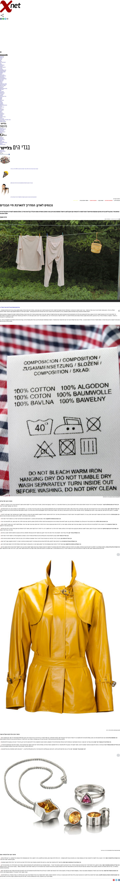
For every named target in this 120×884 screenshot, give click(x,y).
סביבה (1, 82)
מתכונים (1, 112)
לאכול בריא (2, 118)
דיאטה (1, 117)
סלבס (1, 140)
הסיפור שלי (2, 100)
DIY (0, 90)
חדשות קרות (34, 197)
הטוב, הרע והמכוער (3, 83)
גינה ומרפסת (2, 92)
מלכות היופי (2, 141)
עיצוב (1, 73)
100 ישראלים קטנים (3, 105)
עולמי (1, 99)
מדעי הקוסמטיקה (3, 70)
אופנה (1, 68)
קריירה (1, 58)
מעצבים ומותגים (3, 71)
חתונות (1, 110)
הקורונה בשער (35, 168)
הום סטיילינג (2, 74)
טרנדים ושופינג (2, 72)
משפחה (1, 103)
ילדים (1, 61)
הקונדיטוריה (2, 113)
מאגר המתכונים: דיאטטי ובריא (5, 119)
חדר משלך (2, 57)
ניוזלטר (1, 132)
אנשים (1, 97)
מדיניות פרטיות (2, 151)
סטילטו (1, 66)
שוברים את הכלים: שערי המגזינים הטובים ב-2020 (24, 168)
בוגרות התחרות (2, 144)
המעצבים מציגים (3, 75)
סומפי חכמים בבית (3, 78)
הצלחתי (1, 102)
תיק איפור (1, 138)
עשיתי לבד (2, 91)
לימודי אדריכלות (3, 85)
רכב (0, 63)
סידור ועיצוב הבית (3, 96)
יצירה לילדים (2, 93)
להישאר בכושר (2, 131)
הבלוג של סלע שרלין (3, 142)
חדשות (1, 81)
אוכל (1, 111)
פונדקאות (1, 104)
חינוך (1, 108)
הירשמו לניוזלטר (3, 67)
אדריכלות (1, 80)
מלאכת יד (1, 94)
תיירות (1, 64)
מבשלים (1, 114)
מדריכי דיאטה (2, 120)
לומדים (1, 115)
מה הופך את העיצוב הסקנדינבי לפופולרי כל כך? (24, 197)
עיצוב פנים (2, 79)
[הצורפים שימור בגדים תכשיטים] (60, 801)
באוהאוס (1, 87)
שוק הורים (1, 109)
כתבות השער (2, 139)
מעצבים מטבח (2, 77)
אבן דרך (31, 182)
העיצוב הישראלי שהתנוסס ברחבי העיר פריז (22, 182)
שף (0, 60)
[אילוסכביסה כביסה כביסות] (60, 410)
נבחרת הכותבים (3, 116)
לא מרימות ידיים (3, 62)
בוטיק (1, 136)
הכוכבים (1, 69)
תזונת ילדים (2, 107)
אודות (1, 152)
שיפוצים (1, 95)
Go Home (2, 137)
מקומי (1, 98)
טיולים (1, 106)
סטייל (1, 59)
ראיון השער (2, 56)
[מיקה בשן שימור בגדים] (60, 640)
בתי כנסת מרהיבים (3, 84)
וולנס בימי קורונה (3, 128)
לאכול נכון (1, 130)
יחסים (1, 101)
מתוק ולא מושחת (3, 121)
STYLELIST (2, 65)
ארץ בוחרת (2, 86)
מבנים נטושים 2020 (3, 88)
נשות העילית (2, 129)
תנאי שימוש (2, 150)
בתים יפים (1, 89)
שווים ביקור (2, 76)
